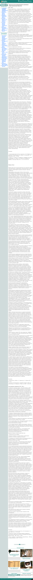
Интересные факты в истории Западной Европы (4, 64)
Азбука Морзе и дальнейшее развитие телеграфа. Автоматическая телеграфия (4, 37)
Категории (25, 1)
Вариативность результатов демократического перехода (4, 28)
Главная (20, 1)
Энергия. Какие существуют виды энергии (5, 46)
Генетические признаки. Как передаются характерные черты (4, 61)
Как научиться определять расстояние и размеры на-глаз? (4, 55)
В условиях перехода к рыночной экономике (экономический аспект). (4, 24)
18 (15, 544)
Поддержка (31, 578)
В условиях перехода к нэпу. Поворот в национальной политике (4, 20)
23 (22, 544)
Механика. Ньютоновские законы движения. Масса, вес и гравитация (4, 49)
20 (18, 544)
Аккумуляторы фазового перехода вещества (4, 13)
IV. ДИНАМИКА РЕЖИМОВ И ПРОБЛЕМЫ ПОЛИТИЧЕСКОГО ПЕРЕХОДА (5, 10)
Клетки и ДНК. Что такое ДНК (5, 66)
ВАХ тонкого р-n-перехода (4, 30)
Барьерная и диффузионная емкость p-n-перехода (4, 16)
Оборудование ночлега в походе (4, 58)
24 (23, 544)
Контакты (30, 1)
